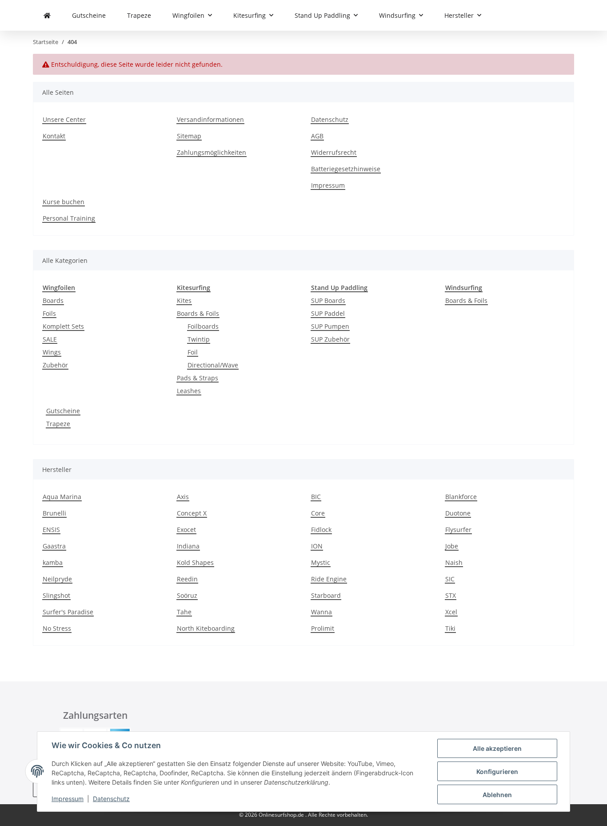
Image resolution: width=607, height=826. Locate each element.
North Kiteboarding (206, 628)
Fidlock (321, 529)
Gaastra (54, 546)
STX (450, 595)
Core (318, 513)
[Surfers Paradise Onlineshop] (47, 15)
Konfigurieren (497, 771)
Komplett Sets (63, 326)
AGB (317, 136)
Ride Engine (329, 579)
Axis (183, 496)
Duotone (458, 513)
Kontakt (54, 136)
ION (317, 546)
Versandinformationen (210, 119)
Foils (49, 313)
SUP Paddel (328, 313)
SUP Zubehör (330, 339)
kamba (53, 562)
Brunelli (54, 513)
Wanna (321, 612)
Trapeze (58, 423)
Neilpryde (57, 579)
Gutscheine (63, 411)
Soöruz (187, 595)
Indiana (188, 546)
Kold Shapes (195, 562)
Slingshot (56, 595)
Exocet (186, 529)
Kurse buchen (63, 201)
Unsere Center (64, 119)
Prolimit (322, 628)
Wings (52, 352)
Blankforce (461, 496)
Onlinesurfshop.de (282, 814)
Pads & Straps (197, 378)
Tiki (450, 628)
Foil (193, 352)
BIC (316, 496)
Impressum (68, 798)
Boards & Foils (198, 313)
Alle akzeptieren (497, 748)
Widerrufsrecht (333, 152)
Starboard (326, 595)
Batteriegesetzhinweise (345, 169)
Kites (184, 300)
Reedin (187, 579)
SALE (50, 339)
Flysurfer (458, 529)
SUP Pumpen (330, 326)
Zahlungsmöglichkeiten (211, 152)
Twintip (199, 339)
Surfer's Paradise (68, 612)
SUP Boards (328, 300)
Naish (454, 562)
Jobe (451, 546)
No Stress (57, 628)
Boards (53, 300)
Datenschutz (111, 798)
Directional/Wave (213, 365)
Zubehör (55, 365)
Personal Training (69, 218)
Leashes (189, 391)
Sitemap (189, 136)
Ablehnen (497, 794)
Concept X (192, 513)
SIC (450, 579)
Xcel (451, 612)
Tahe (184, 612)
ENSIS (51, 529)
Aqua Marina (62, 496)
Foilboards (203, 326)
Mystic (320, 562)
